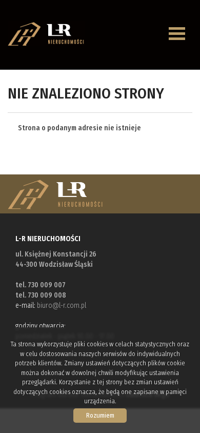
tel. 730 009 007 (40, 285)
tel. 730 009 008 (40, 295)
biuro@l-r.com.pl (61, 305)
